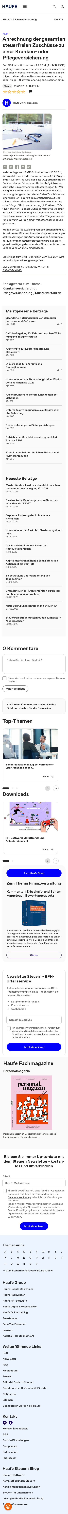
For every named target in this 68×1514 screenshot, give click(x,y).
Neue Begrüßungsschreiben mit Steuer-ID (31, 605)
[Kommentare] (30, 91)
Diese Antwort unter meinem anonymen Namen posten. (36, 679)
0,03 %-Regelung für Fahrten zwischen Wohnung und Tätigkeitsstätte (33, 335)
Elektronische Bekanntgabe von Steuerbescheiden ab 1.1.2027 (32, 501)
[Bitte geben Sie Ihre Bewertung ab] (23, 92)
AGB (52, 1190)
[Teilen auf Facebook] (17, 167)
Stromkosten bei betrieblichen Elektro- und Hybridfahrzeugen (32, 454)
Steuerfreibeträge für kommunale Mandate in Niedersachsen (33, 619)
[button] (15, 688)
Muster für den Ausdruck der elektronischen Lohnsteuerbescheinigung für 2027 (33, 486)
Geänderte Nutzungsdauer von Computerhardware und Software (31, 319)
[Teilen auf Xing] (23, 167)
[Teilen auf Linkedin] (29, 167)
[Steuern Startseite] (10, 6)
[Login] (62, 6)
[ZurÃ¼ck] (47, 788)
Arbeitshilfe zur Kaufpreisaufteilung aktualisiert (27, 350)
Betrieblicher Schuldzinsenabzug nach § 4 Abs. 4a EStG (31, 438)
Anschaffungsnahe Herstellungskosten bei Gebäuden (31, 396)
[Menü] (25, 6)
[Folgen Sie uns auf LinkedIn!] (5, 1423)
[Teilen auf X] (11, 167)
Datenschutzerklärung (19, 1197)
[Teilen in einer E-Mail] (5, 167)
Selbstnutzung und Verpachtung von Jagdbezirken (28, 577)
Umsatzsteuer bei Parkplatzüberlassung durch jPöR (34, 532)
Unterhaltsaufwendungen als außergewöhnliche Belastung (33, 411)
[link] (7, 19)
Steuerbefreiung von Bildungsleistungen (30, 425)
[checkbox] (4, 678)
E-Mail (6, 1176)
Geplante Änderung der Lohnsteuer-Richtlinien (28, 517)
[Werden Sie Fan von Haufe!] (11, 1423)
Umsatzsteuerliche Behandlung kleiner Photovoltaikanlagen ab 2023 (34, 381)
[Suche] (54, 6)
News (7, 86)
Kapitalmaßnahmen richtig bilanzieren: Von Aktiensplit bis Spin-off (32, 562)
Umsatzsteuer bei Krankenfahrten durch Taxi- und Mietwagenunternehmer (33, 592)
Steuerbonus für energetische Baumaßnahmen (24, 365)
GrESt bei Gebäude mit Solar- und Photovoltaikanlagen (27, 547)
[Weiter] (56, 788)
